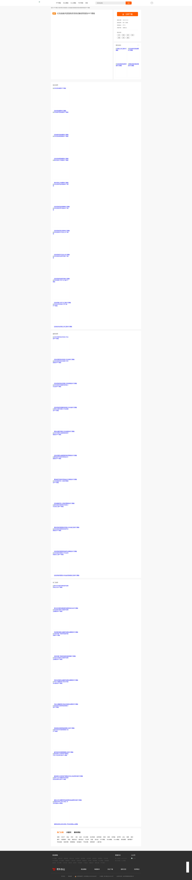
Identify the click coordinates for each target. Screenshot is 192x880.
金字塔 (119, 837)
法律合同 (79, 860)
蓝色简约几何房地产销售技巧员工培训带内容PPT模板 (68, 776)
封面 (92, 839)
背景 (104, 837)
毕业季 (87, 839)
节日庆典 (85, 842)
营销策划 (72, 842)
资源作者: (119, 27)
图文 (132, 837)
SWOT (63, 837)
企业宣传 (77, 858)
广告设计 (86, 862)
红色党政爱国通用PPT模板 (61, 158)
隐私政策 (70, 876)
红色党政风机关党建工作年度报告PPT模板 (65, 383)
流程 (58, 837)
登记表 (54, 862)
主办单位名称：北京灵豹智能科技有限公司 (125, 876)
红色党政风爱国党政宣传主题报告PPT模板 (65, 551)
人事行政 (99, 842)
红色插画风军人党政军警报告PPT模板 (64, 503)
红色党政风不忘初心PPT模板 (62, 254)
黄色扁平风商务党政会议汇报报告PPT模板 (65, 479)
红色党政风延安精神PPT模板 (62, 206)
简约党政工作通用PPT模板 (61, 182)
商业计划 (72, 858)
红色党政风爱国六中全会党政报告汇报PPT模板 (66, 575)
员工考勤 (59, 862)
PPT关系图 (55, 860)
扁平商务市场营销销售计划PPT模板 (63, 752)
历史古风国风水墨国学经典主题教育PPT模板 (66, 680)
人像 (76, 837)
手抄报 (89, 860)
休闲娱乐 (79, 842)
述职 (123, 37)
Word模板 (65, 3)
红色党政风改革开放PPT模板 (62, 278)
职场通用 (123, 839)
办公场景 (85, 837)
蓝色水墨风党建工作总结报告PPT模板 (64, 431)
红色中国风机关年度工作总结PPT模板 (64, 359)
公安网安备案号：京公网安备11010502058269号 (86, 876)
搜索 (129, 3)
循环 (58, 839)
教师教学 (130, 839)
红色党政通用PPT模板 (60, 110)
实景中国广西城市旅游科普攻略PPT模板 (65, 656)
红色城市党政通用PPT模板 (61, 134)
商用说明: (119, 22)
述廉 (119, 37)
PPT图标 (103, 862)
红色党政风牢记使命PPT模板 (62, 230)
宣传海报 (95, 860)
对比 (123, 837)
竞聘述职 (66, 858)
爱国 (123, 35)
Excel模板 (73, 3)
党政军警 (66, 842)
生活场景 (92, 837)
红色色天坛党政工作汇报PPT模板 (63, 326)
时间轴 (113, 837)
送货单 (74, 862)
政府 (128, 35)
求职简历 (92, 842)
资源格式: (119, 25)
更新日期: (119, 20)
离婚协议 (84, 860)
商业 (68, 837)
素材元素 (97, 862)
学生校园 (59, 842)
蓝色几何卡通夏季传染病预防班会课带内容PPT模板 (68, 800)
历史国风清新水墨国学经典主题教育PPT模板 (66, 632)
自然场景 (99, 837)
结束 (108, 837)
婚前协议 (74, 839)
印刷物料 (63, 839)
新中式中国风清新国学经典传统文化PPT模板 (66, 608)
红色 (119, 35)
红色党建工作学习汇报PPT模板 (62, 302)
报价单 (70, 862)
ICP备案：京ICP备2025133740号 (106, 876)
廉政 (128, 37)
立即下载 (129, 14)
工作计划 (65, 862)
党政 (132, 35)
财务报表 (107, 860)
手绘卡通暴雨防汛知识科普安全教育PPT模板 (66, 704)
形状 (72, 837)
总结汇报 (60, 858)
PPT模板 (58, 3)
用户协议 (63, 876)
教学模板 (83, 858)
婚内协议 (81, 839)
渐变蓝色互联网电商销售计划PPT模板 (64, 728)
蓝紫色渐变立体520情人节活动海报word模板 (66, 824)
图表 (128, 837)
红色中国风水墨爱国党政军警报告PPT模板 (65, 455)
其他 (69, 839)
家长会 (96, 839)
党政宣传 (94, 858)
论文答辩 (89, 858)
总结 (80, 837)
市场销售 (80, 862)
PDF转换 (80, 3)
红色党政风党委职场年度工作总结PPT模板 (65, 407)
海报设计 (91, 862)
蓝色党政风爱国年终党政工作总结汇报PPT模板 (66, 527)
